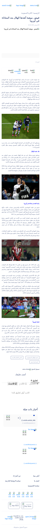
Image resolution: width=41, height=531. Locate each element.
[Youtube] (18, 494)
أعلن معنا (36, 476)
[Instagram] (23, 494)
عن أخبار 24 (17, 476)
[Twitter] (27, 494)
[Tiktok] (13, 494)
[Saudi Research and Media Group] (9, 518)
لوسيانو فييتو (34, 362)
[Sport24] (29, 518)
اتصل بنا (36, 481)
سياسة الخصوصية (33, 486)
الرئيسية (36, 13)
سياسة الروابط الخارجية (13, 481)
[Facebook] (31, 494)
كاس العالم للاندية (17, 357)
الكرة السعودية (26, 13)
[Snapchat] (9, 494)
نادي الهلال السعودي (32, 357)
